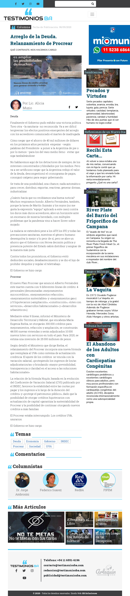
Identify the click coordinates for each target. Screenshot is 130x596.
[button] (10, 527)
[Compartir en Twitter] (76, 107)
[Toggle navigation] (92, 14)
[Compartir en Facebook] (69, 107)
